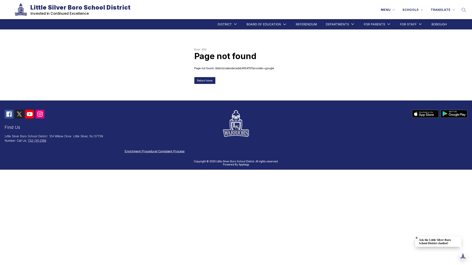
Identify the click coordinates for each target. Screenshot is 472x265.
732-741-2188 (37, 140)
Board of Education (264, 24)
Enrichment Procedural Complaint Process (155, 151)
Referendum (306, 24)
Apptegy (244, 164)
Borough (439, 24)
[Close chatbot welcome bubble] (416, 238)
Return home (205, 80)
